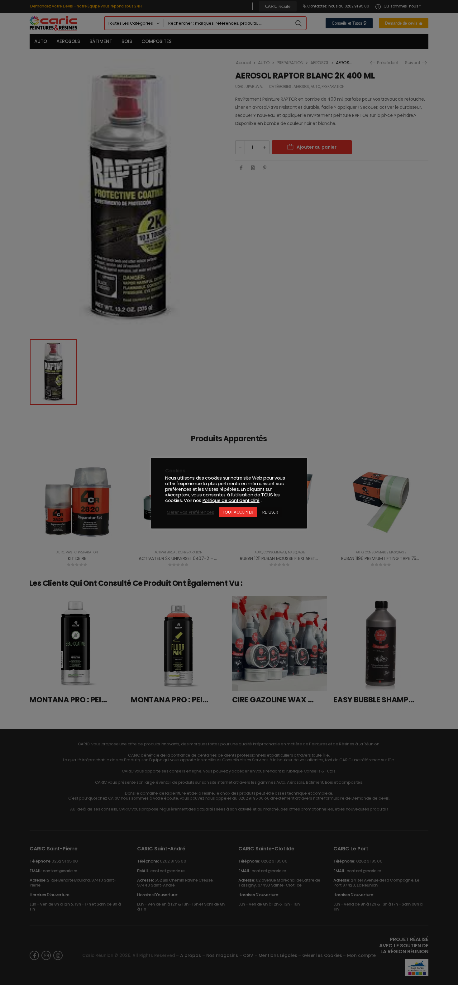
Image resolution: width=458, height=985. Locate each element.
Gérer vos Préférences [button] (190, 512)
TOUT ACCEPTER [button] (238, 512)
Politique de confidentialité (231, 500)
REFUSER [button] (270, 512)
